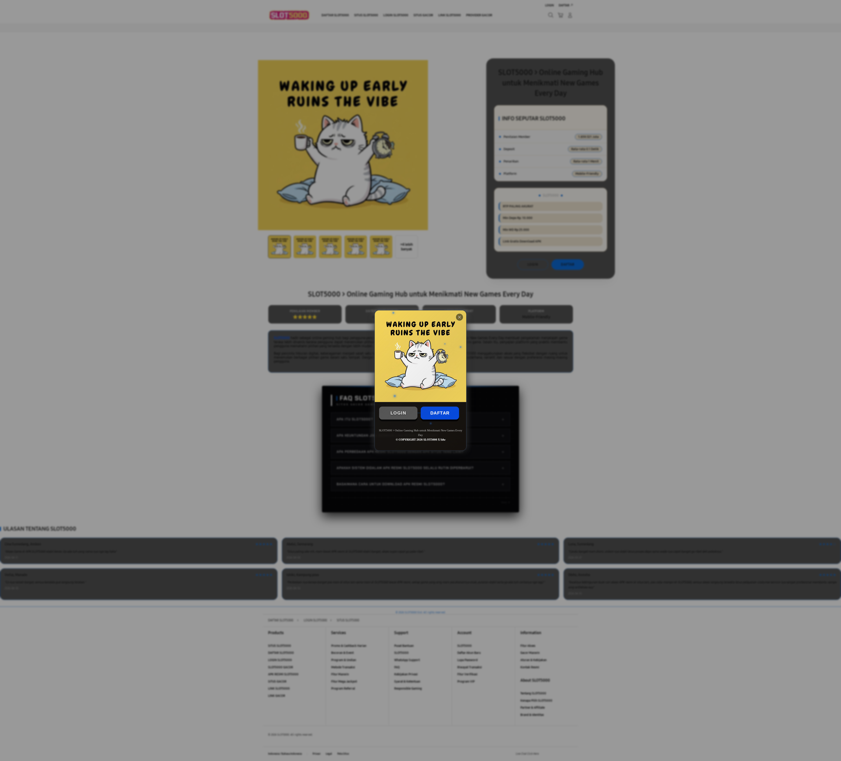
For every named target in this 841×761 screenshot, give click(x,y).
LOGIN (398, 413)
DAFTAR (440, 413)
